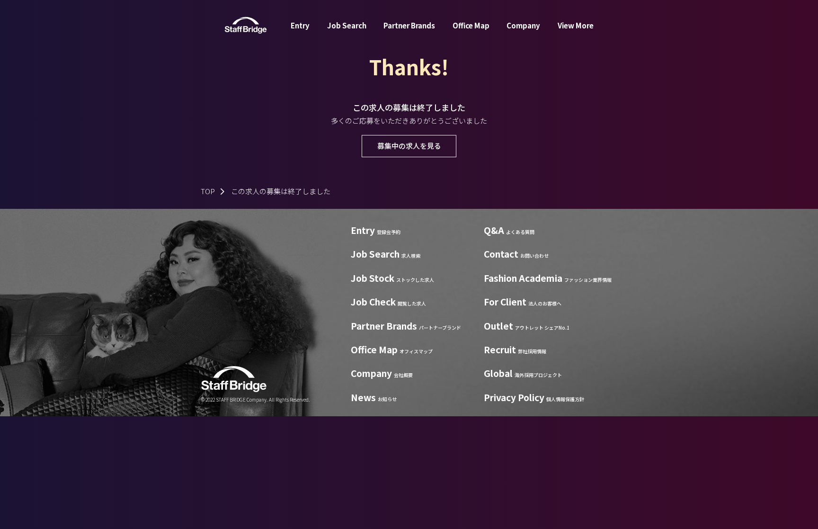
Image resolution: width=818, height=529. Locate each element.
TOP (208, 191)
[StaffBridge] (245, 25)
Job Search (346, 25)
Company (523, 25)
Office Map (471, 25)
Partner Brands (409, 25)
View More (576, 25)
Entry (300, 25)
